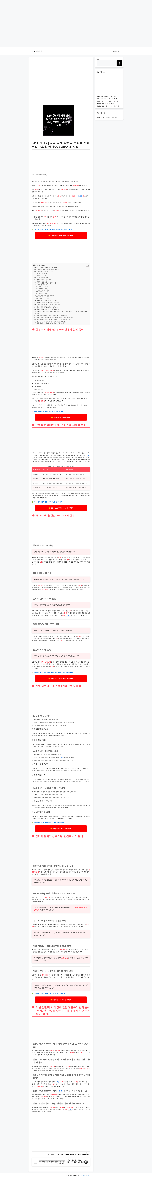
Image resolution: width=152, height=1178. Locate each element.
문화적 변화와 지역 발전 (43, 277)
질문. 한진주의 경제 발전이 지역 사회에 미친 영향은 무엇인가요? (54, 319)
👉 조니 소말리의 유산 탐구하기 (61, 508)
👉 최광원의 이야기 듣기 (61, 417)
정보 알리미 (37, 51)
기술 (70, 1109)
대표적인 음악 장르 (43, 291)
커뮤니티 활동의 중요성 (44, 296)
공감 (62, 757)
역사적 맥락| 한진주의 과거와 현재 (43, 271)
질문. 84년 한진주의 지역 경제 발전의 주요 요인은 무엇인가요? (53, 315)
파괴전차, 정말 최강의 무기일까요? (106, 103)
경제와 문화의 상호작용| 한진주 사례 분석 (45, 300)
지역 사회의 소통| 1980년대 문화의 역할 (45, 283)
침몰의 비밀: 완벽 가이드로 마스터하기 (107, 96)
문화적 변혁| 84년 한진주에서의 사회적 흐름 (46, 269)
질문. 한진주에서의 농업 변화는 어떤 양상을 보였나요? (51, 323)
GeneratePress (85, 1175)
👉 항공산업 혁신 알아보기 (61, 829)
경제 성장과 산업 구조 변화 (44, 279)
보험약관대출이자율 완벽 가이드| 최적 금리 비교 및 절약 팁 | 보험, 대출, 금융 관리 (77, 1161)
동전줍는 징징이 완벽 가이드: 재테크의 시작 (108, 106)
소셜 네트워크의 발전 (44, 298)
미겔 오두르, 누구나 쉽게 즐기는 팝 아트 (107, 101)
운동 (61, 1090)
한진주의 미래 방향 (42, 281)
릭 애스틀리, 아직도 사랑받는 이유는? (107, 98)
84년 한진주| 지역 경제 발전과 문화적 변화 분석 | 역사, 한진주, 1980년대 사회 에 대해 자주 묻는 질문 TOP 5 (60, 312)
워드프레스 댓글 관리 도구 (111, 117)
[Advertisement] (76, 23)
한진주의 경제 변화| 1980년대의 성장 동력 (46, 267)
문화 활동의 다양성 (43, 286)
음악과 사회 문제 (43, 293)
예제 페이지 (115, 51)
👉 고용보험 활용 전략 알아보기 (61, 235)
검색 (98, 59)
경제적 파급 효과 (43, 288)
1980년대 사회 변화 (42, 275)
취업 (58, 1082)
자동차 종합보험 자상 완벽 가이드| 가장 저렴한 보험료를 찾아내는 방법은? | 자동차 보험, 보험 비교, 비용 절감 (52, 1161)
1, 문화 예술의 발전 (42, 285)
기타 (88, 1153)
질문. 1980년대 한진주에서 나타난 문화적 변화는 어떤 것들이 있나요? (55, 317)
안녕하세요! (100, 117)
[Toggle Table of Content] (87, 265)
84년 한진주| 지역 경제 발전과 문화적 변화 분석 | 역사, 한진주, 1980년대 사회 (70, 1154)
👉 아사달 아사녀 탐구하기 (61, 1000)
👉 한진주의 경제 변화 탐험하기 (61, 678)
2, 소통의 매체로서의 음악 (43, 290)
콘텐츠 (68, 615)
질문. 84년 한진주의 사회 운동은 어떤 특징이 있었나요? (51, 321)
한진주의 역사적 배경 (42, 273)
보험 (38, 229)
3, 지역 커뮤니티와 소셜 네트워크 (45, 295)
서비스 (80, 196)
